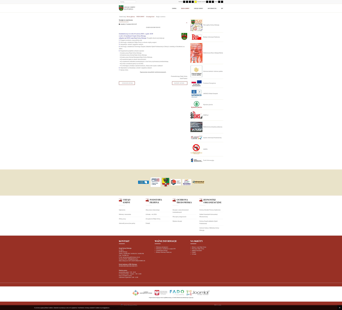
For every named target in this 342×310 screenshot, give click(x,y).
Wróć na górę (217, 305)
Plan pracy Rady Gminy (198, 248)
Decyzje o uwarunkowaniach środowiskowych (181, 211)
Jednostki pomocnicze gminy (127, 223)
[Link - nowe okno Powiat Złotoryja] (165, 182)
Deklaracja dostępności (162, 247)
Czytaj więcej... (114, 308)
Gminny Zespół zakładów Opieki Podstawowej (208, 222)
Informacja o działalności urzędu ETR (165, 248)
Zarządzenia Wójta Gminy (153, 219)
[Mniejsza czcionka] (207, 2)
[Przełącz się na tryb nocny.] (187, 2)
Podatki (148, 223)
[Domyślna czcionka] (210, 2)
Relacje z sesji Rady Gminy (199, 247)
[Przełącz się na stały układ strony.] (219, 2)
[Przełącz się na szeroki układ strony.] (222, 2)
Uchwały (194, 254)
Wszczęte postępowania (179, 216)
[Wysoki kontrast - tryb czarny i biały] (190, 2)
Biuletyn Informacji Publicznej (163, 252)
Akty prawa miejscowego (153, 210)
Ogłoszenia (122, 210)
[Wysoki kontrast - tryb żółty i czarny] (196, 2)
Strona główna (131, 16)
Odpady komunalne (197, 250)
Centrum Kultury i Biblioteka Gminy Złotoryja (209, 229)
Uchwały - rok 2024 (151, 214)
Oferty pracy (122, 219)
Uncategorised (150, 16)
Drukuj (184, 22)
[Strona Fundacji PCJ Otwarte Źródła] (198, 292)
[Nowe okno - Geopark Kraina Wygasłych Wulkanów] (176, 182)
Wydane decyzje (177, 221)
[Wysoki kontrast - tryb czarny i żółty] (193, 2)
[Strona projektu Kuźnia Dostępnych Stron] (142, 292)
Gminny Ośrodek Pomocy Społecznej (209, 210)
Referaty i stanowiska (125, 214)
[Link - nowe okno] (143, 182)
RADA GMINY (140, 16)
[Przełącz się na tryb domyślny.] (184, 2)
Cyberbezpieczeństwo (161, 250)
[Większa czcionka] (213, 2)
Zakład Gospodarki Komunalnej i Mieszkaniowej (208, 215)
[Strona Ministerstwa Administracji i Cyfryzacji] (161, 292)
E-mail (186, 22)
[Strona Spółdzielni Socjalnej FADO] (176, 292)
